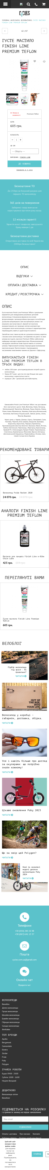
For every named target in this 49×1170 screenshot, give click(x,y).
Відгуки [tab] (22, 276)
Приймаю (37, 1154)
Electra (5, 1049)
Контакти (36, 1134)
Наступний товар (41, 31)
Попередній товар (11, 31)
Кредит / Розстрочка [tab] (23, 294)
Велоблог (6, 1098)
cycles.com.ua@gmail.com (24, 959)
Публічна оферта (9, 1138)
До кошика (24, 164)
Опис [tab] (24, 267)
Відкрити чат (24, 985)
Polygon (5, 1064)
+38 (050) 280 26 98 (24, 930)
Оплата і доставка (9, 1134)
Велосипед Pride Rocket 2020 (17, 493)
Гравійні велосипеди (10, 1018)
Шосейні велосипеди (10, 1015)
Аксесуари (14, 20)
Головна (5, 20)
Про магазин (25, 1134)
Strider (5, 1053)
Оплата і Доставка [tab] (22, 285)
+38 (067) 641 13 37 (24, 934)
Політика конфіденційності (30, 1138)
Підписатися (25, 1127)
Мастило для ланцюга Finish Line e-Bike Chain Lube (23, 557)
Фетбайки (6, 1029)
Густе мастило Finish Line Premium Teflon (21, 620)
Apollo (4, 1039)
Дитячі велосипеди (10, 1008)
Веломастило (26, 20)
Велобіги (5, 1004)
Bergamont (6, 1042)
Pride (4, 1057)
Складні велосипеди (10, 1026)
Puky (4, 1060)
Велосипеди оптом (10, 1094)
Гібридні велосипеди (11, 1022)
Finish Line (25, 157)
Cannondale (7, 1046)
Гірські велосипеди (10, 1011)
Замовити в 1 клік (24, 170)
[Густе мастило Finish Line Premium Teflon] (24, 75)
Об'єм (12, 146)
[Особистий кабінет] (5, 4)
